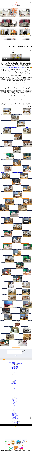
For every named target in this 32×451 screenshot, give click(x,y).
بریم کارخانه (14, 2)
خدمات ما (16, 433)
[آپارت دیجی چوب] (19, 449)
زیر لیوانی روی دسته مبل (15, 415)
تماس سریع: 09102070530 (12, 362)
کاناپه (14, 25)
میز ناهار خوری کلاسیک (12, 28)
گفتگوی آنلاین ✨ (16, 447)
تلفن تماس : (23, 351)
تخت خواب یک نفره (12, 15)
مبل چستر (21, 18)
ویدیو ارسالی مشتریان (15, 418)
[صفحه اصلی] (19, 362)
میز (15, 397)
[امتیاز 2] (1, 359)
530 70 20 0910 (16, 435)
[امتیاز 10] (4, 359)
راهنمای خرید (16, 427)
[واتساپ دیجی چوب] (9, 449)
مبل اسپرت (10, 18)
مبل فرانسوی (14, 21)
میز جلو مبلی (14, 32)
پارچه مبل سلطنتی (14, 39)
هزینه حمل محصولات (16, 432)
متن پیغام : (23, 352)
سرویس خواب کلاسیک (14, 11)
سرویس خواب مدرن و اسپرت (14, 8)
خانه (21, 363)
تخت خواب (21, 15)
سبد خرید (16, 363)
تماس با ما (16, 430)
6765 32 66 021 (16, 437)
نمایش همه (16, 422)
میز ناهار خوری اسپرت (6, 28)
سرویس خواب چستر (14, 13)
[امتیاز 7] (3, 359)
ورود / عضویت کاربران (16, 0)
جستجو (13, 363)
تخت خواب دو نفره (17, 15)
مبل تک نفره (14, 26)
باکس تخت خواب (8, 15)
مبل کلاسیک (14, 20)
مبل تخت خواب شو (17, 18)
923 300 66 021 (16, 436)
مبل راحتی (23, 18)
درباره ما (16, 428)
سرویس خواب (16, 366)
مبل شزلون (14, 22)
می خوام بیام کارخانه (16, 438)
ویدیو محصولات (15, 417)
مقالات (15, 416)
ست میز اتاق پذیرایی (14, 34)
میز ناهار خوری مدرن (13, 403)
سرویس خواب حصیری (14, 12)
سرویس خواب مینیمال (14, 14)
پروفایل (11, 363)
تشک (14, 16)
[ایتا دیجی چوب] (14, 449)
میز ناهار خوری (26, 28)
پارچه (15, 412)
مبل (15, 380)
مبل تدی (8, 18)
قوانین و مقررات (16, 429)
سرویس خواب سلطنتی (14, 9)
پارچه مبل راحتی (14, 38)
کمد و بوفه (15, 409)
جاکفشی (14, 33)
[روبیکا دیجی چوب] (17, 449)
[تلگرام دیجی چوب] (12, 449)
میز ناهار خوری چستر (17, 28)
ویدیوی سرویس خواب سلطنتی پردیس (15, 50)
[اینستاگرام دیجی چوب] (22, 449)
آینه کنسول (14, 31)
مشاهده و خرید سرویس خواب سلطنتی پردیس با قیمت (16, 67)
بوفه (14, 36)
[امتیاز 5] (2, 359)
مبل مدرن (12, 18)
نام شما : (24, 350)
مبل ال (14, 18)
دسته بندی (19, 363)
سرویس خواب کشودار (14, 10)
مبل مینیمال (5, 18)
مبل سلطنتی (14, 19)
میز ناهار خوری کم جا (22, 28)
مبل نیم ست (14, 24)
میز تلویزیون (14, 30)
